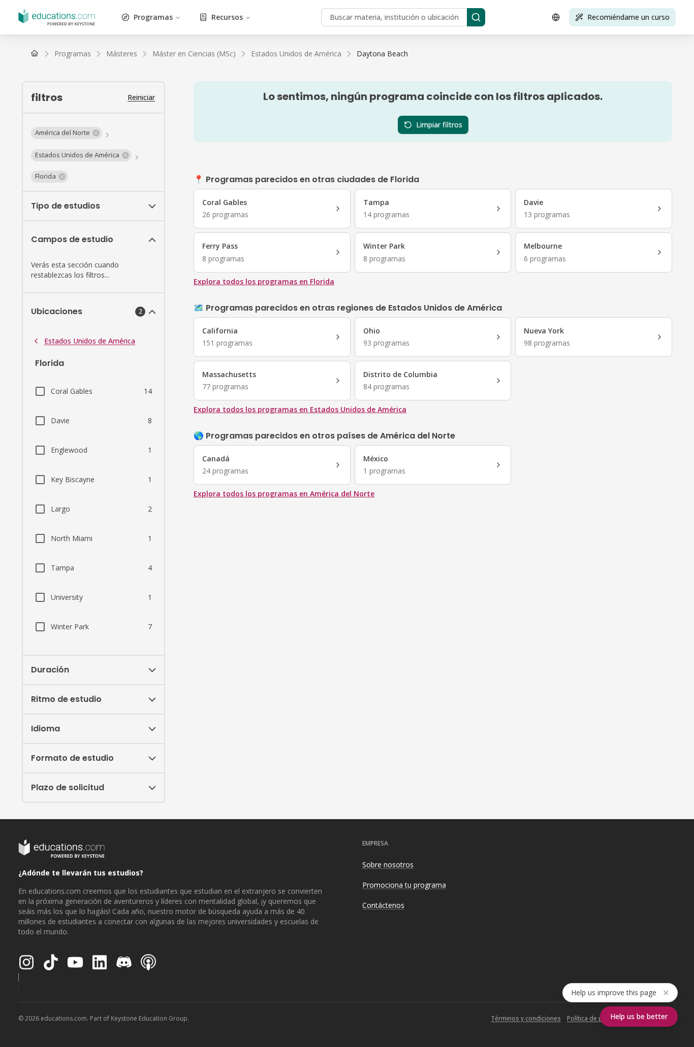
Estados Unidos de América (89, 341)
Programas (153, 17)
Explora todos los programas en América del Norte (284, 493)
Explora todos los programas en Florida (264, 281)
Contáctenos (383, 905)
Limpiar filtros (439, 124)
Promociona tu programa (404, 885)
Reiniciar (141, 97)
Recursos (227, 17)
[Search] (476, 17)
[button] (66, 133)
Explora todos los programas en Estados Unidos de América (300, 409)
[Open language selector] (556, 17)
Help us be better (639, 1016)
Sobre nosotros (388, 864)
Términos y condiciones (526, 1018)
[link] (382, 54)
